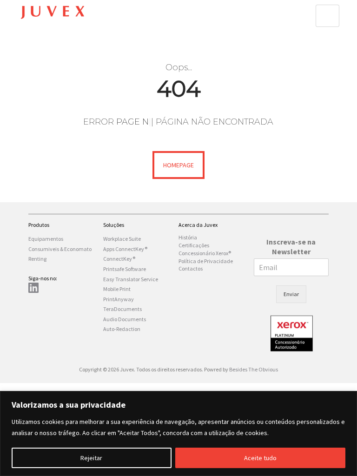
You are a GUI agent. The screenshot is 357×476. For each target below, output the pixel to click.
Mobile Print (117, 288)
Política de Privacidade (205, 261)
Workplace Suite (122, 238)
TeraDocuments (122, 308)
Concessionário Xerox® (204, 253)
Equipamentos (45, 238)
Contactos (190, 268)
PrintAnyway (118, 299)
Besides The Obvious (253, 369)
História (187, 237)
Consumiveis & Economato (60, 248)
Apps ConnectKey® (125, 248)
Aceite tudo (260, 458)
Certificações (193, 245)
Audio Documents (124, 319)
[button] (327, 16)
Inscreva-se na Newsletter (291, 246)
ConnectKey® (119, 258)
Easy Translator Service (130, 279)
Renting (37, 258)
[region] (178, 433)
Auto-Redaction (121, 328)
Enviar (291, 294)
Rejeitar (91, 458)
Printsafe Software (124, 268)
